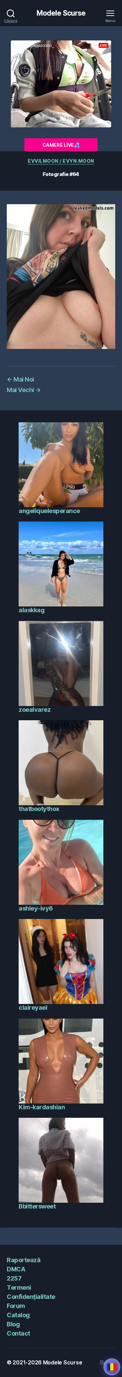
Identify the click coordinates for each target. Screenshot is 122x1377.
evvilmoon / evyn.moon (61, 161)
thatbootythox (39, 808)
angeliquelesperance (49, 510)
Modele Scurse (61, 13)
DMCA (16, 1269)
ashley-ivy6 (36, 908)
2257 (14, 1278)
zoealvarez (34, 709)
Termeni (19, 1287)
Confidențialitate (31, 1296)
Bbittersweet (37, 1206)
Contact (18, 1333)
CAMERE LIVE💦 (61, 145)
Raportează (23, 1260)
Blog (13, 1324)
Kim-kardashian (42, 1107)
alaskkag (31, 610)
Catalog (18, 1315)
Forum (16, 1305)
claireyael (33, 1007)
